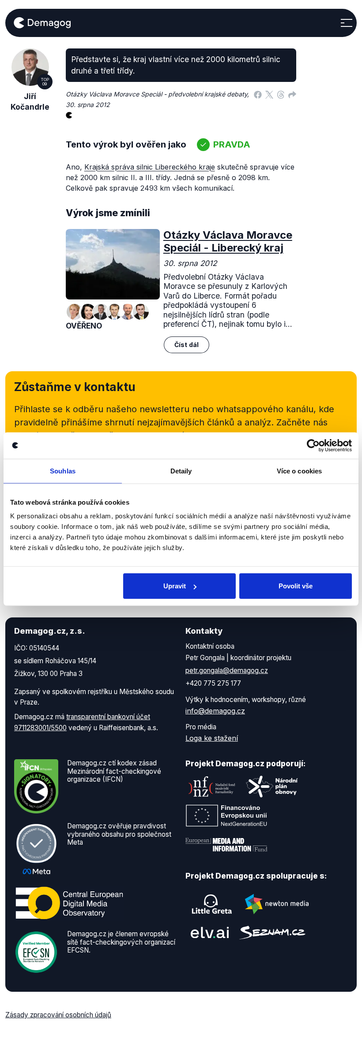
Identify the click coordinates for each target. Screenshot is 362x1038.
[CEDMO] (69, 903)
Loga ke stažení (211, 738)
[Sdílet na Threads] (281, 94)
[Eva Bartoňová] (74, 312)
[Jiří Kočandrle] (101, 312)
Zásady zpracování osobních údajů (58, 1015)
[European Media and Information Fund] (226, 845)
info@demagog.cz (215, 710)
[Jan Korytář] (127, 312)
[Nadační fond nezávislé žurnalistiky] (211, 787)
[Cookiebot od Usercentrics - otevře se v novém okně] (313, 445)
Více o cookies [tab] (299, 470)
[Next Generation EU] (226, 816)
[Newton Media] (277, 904)
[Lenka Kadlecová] (88, 312)
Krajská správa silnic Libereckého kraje (149, 167)
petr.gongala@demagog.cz (226, 670)
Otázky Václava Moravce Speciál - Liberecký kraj (227, 241)
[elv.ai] (210, 932)
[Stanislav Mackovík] (114, 312)
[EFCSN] (36, 951)
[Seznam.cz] (272, 932)
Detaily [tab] (181, 470)
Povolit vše (296, 586)
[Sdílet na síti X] (269, 94)
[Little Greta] (212, 904)
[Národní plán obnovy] (271, 787)
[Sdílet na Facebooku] (258, 94)
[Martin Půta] (141, 312)
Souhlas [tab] (62, 470)
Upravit (174, 586)
